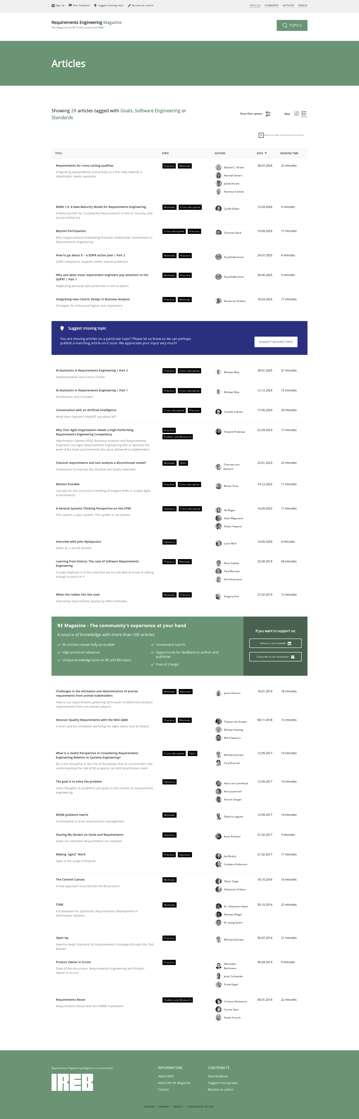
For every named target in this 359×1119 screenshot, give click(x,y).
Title (58, 153)
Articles (255, 5)
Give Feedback (218, 1076)
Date (260, 153)
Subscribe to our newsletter (273, 656)
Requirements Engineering (87, 24)
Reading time (289, 153)
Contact (163, 1089)
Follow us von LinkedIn (273, 643)
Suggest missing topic (276, 342)
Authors (288, 5)
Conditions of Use (200, 1106)
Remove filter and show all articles (284, 135)
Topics (295, 25)
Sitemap (149, 1106)
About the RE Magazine (174, 1083)
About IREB (165, 1076)
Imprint (164, 1106)
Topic (165, 153)
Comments (271, 5)
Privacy (178, 1106)
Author (220, 153)
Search (302, 5)
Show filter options (251, 113)
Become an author (221, 1089)
